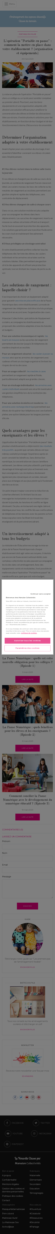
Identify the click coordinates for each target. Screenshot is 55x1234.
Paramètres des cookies (27, 648)
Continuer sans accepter (40, 594)
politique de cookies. (29, 633)
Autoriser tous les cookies (27, 641)
